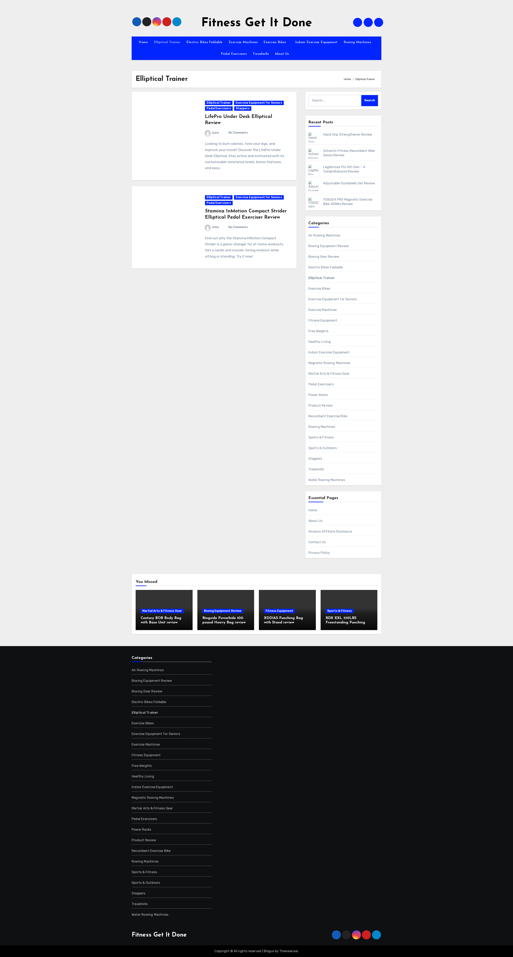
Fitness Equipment (322, 320)
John (215, 133)
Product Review (320, 405)
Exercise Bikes (275, 42)
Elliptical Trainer (167, 42)
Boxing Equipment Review (328, 246)
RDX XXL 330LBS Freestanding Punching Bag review (345, 622)
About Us (282, 54)
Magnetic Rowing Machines (329, 363)
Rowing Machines (358, 42)
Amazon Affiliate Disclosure (330, 531)
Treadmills (261, 54)
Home (143, 42)
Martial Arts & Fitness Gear (328, 373)
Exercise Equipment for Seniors (259, 103)
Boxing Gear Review (323, 257)
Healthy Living (319, 342)
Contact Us (317, 542)
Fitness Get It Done (256, 23)
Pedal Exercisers (234, 54)
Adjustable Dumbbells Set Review (349, 183)
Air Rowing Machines (324, 235)
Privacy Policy (319, 553)
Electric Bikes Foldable (204, 42)
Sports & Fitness (321, 437)
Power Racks (318, 395)
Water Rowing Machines (326, 480)
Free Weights (318, 331)
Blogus (269, 951)
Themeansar (288, 951)
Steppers (243, 108)
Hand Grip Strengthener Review (347, 134)
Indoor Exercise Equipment (316, 42)
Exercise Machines (243, 42)
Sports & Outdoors (322, 448)
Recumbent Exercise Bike (327, 416)
